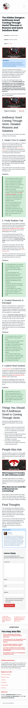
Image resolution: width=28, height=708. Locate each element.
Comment (7, 562)
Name (5, 579)
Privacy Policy (4, 685)
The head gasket (6, 368)
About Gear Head (5, 674)
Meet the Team (5, 677)
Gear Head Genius (10, 703)
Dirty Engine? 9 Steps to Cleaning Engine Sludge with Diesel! (14, 653)
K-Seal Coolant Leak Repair (13, 193)
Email (5, 586)
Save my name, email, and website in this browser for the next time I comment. (14, 600)
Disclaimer (4, 682)
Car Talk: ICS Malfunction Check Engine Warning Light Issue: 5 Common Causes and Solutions (14, 649)
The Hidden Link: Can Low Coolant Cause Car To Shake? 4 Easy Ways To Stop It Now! (19, 619)
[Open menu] (24, 6)
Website (6, 592)
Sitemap (3, 688)
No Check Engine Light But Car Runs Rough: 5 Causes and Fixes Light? (13, 645)
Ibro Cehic (10, 43)
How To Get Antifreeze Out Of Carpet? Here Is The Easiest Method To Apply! (6, 619)
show (21, 111)
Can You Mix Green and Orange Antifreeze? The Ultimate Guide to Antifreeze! (12, 636)
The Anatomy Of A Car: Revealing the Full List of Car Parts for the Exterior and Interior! (14, 641)
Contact (3, 680)
